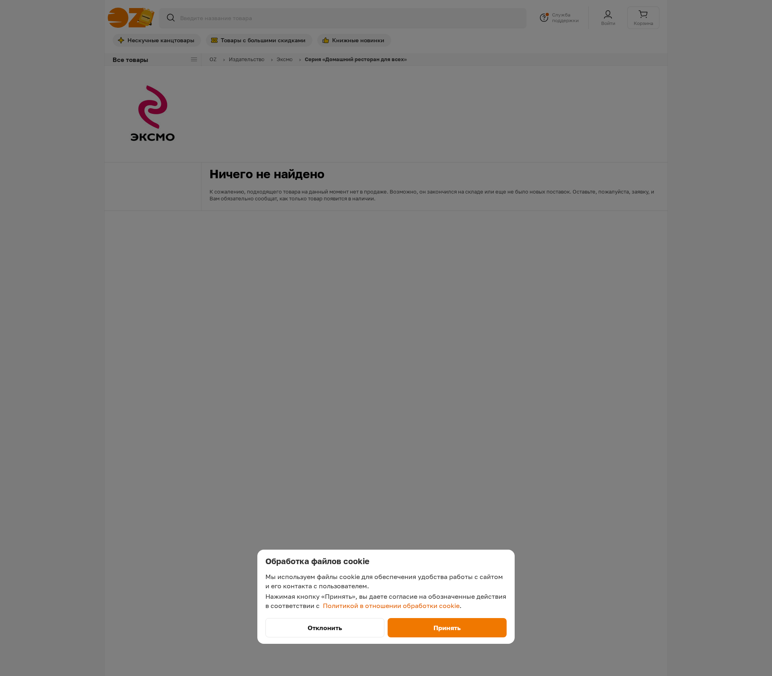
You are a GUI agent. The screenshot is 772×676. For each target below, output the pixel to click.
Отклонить (325, 628)
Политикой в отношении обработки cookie (391, 606)
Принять (447, 628)
